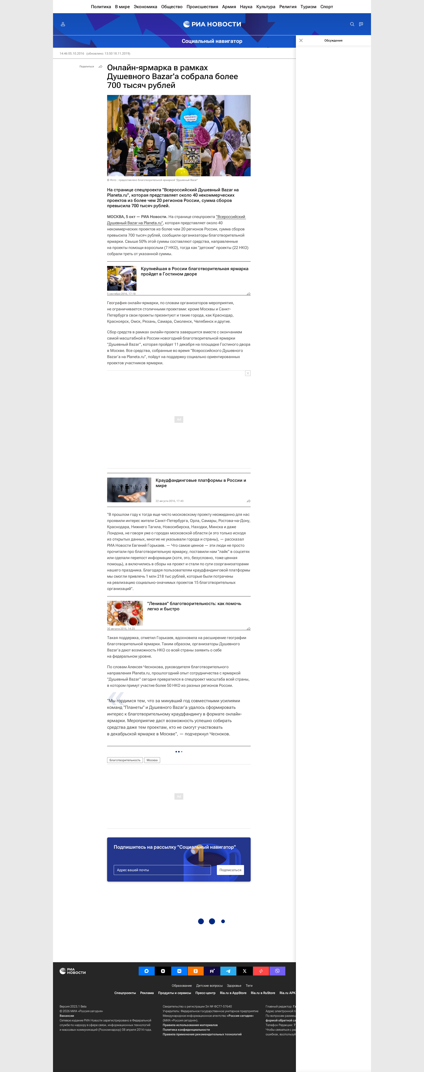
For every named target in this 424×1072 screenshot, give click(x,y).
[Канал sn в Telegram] (228, 971)
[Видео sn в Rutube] (212, 971)
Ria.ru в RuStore (263, 993)
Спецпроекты (125, 993)
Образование (182, 986)
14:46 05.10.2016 (72, 53)
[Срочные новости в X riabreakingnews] (261, 971)
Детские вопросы (209, 986)
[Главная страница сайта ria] (212, 24)
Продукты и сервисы (174, 993)
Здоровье (234, 986)
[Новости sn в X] (245, 971)
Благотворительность (125, 760)
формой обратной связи (284, 1020)
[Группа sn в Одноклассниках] (196, 971)
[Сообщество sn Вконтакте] (179, 971)
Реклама (147, 993)
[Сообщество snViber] (277, 971)
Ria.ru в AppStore (233, 993)
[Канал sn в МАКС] (147, 971)
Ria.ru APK (288, 993)
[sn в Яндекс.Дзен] (163, 971)
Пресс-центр (205, 993)
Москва (152, 760)
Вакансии (67, 1015)
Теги (249, 986)
